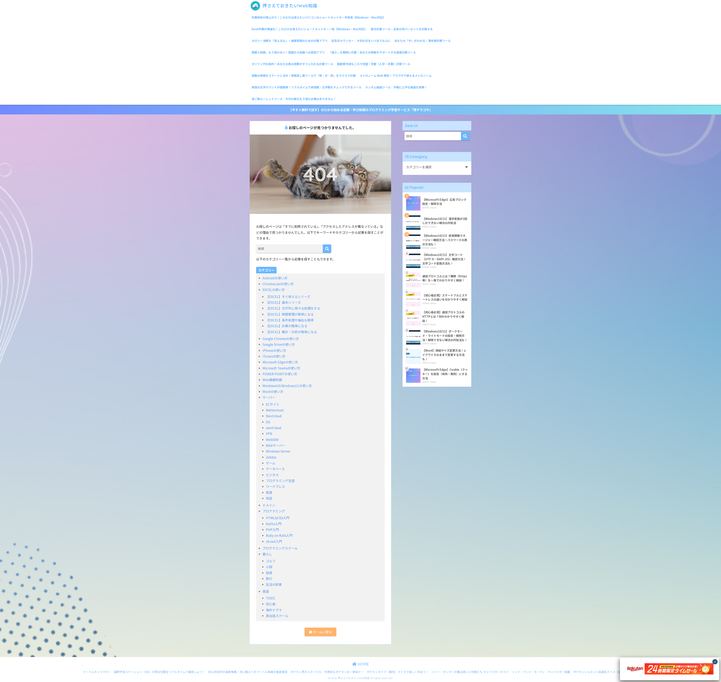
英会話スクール (277, 615)
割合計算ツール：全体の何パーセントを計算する (402, 29)
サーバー (268, 397)
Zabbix (271, 457)
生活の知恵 (274, 584)
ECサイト (272, 404)
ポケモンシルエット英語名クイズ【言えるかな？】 (605, 672)
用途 (269, 498)
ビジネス (272, 474)
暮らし (267, 554)
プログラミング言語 (280, 480)
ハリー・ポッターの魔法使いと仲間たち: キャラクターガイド (470, 672)
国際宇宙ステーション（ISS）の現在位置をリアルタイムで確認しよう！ (159, 672)
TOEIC (270, 598)
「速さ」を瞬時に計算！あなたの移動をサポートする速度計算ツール (372, 52)
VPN (269, 433)
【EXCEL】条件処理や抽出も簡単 (290, 320)
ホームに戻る (322, 631)
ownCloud (273, 427)
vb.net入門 (274, 541)
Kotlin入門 (273, 523)
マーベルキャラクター (97, 672)
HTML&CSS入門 (277, 517)
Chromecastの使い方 (278, 283)
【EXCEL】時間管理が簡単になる (290, 314)
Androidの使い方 (274, 278)
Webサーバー (275, 445)
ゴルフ (270, 561)
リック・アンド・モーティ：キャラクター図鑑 (541, 672)
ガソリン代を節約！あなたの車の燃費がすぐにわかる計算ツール (292, 64)
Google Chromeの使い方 (280, 338)
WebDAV (272, 439)
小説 (269, 566)
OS (268, 422)
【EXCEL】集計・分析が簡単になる (291, 331)
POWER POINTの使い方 (279, 373)
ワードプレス (275, 486)
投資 (269, 492)
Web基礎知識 (272, 379)
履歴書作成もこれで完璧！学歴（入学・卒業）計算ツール (373, 64)
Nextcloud (274, 416)
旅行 (269, 578)
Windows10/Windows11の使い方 (287, 385)
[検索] (327, 248)
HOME (363, 664)
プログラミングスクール (280, 548)
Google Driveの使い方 (278, 344)
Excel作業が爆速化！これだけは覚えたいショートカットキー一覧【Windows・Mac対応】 (309, 29)
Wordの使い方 (272, 391)
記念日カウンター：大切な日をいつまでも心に (361, 41)
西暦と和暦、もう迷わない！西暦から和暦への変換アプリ (288, 52)
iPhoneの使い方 (274, 350)
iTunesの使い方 (273, 356)
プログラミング (273, 511)
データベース (275, 468)
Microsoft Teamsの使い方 (281, 368)
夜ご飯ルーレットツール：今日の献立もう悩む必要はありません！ (294, 99)
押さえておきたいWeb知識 (289, 5)
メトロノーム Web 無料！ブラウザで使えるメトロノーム (396, 75)
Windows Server (278, 451)
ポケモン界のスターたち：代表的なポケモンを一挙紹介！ (327, 672)
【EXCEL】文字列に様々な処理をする (293, 308)
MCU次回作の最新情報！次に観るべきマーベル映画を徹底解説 (247, 672)
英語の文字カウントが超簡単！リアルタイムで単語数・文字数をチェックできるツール (306, 87)
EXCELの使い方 (273, 289)
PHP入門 (272, 529)
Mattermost (275, 410)
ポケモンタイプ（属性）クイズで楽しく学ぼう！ (398, 672)
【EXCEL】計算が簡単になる (286, 325)
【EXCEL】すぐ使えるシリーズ (288, 296)
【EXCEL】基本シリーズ (283, 302)
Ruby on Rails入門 (279, 535)
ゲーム (270, 463)
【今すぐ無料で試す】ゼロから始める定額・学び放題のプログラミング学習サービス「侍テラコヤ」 (360, 109)
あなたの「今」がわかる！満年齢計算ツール (422, 41)
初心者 (270, 604)
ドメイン (268, 505)
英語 (265, 591)
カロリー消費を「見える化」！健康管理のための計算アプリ (290, 41)
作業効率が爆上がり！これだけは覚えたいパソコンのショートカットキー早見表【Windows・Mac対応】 (318, 17)
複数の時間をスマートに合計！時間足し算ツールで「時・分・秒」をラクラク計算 (304, 75)
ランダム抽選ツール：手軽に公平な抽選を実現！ (396, 87)
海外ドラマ (274, 610)
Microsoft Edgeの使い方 (280, 362)
